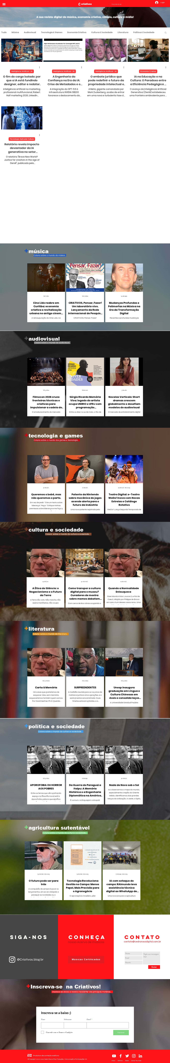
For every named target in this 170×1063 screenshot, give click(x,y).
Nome (43, 1025)
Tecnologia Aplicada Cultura (22, 139)
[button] (3, 4)
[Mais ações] (40, 67)
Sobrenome (68, 1025)
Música (15, 32)
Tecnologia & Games (51, 32)
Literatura (123, 32)
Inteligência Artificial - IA (21, 71)
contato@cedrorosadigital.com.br (142, 947)
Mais (135, 32)
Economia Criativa (76, 32)
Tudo (4, 32)
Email (89, 1025)
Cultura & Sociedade (102, 32)
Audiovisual (30, 32)
